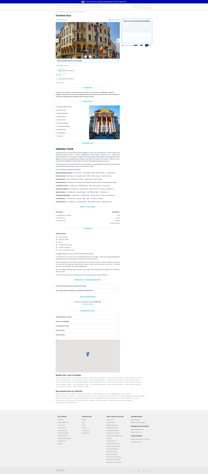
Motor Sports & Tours (111, 451)
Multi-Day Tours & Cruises (113, 459)
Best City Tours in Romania (97, 378)
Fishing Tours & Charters (112, 433)
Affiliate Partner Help (136, 432)
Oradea (76, 11)
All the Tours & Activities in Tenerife (66, 394)
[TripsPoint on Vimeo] (149, 470)
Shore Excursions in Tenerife (102, 394)
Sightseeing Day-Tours (112, 425)
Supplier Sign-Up (135, 420)
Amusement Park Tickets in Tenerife (106, 398)
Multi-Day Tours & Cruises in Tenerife (66, 402)
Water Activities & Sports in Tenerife (86, 396)
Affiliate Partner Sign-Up (137, 429)
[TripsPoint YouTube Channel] (133, 470)
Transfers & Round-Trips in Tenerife (84, 398)
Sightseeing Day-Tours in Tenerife (121, 394)
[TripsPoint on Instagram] (144, 470)
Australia (84, 428)
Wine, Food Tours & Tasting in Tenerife (121, 400)
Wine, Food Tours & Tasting (113, 457)
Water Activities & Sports (112, 430)
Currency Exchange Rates (64, 438)
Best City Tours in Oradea (80, 378)
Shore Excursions (110, 422)
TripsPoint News (62, 441)
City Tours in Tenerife (102, 400)
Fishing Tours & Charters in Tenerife (109, 396)
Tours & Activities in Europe (79, 380)
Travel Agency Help (136, 442)
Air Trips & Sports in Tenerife (64, 398)
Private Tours (109, 420)
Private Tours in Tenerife (85, 394)
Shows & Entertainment (112, 449)
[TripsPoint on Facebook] (138, 470)
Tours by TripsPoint (60, 11)
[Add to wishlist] (85, 56)
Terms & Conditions (63, 435)
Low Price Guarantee (63, 433)
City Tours (61, 83)
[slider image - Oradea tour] (88, 40)
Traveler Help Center (63, 422)
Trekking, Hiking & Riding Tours (114, 435)
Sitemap (60, 443)
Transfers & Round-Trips (112, 443)
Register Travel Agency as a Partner (140, 439)
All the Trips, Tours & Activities (114, 462)
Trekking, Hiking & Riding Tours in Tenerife (132, 396)
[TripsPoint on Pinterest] (127, 470)
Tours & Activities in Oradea (64, 378)
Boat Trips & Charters (112, 428)
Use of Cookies (62, 428)
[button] (87, 354)
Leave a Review (62, 19)
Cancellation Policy (63, 430)
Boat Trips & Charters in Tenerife (65, 396)
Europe (66, 11)
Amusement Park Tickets (112, 446)
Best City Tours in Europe (63, 380)
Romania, (66, 79)
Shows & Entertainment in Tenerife (128, 398)
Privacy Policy (61, 425)
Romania (71, 11)
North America (86, 433)
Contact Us (60, 420)
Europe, (60, 79)
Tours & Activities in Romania (115, 378)
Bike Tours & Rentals (111, 454)
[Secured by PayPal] (148, 45)
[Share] (90, 56)
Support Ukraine (103, 2)
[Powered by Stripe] (132, 45)
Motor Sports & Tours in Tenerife (65, 400)
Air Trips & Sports (110, 441)
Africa (83, 425)
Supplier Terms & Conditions (138, 422)
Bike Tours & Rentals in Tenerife (85, 400)
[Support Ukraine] (83, 1)
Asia (83, 422)
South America (86, 430)
